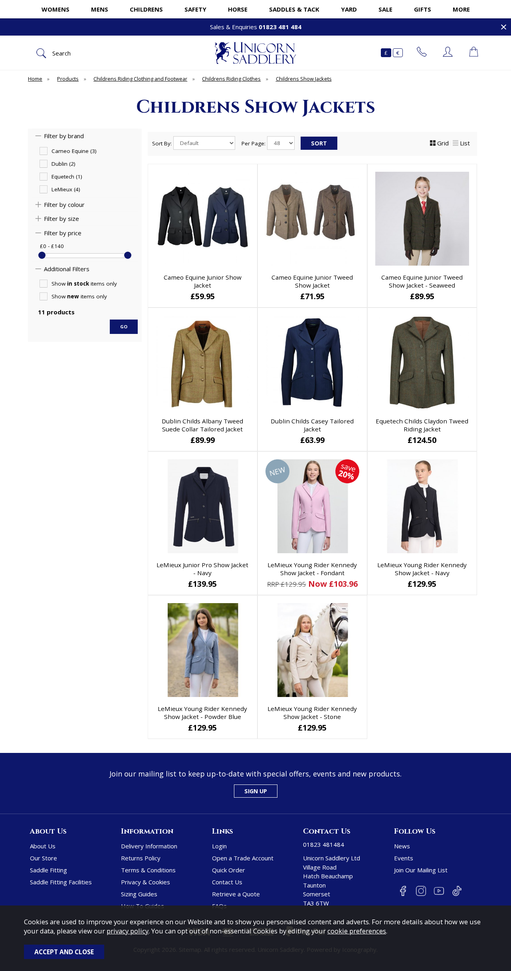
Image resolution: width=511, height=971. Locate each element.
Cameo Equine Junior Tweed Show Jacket (312, 281)
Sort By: (162, 143)
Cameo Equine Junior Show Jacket (203, 281)
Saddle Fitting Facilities (61, 882)
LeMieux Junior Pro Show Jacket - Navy (202, 569)
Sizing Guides (139, 894)
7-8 (278, 571)
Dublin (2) (63, 163)
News (402, 846)
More (461, 9)
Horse (238, 9)
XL (421, 296)
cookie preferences (356, 930)
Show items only (84, 283)
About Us (42, 846)
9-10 (311, 571)
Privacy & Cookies (145, 882)
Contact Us (227, 882)
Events (403, 858)
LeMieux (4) (65, 189)
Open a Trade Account (242, 858)
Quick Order (228, 870)
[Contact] (422, 53)
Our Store (43, 858)
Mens (99, 9)
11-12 (201, 584)
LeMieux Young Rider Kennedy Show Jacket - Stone (312, 713)
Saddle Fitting (48, 870)
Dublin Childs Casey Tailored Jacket (312, 425)
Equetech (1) (66, 176)
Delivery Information (149, 846)
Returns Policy (140, 858)
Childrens (146, 9)
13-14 (311, 584)
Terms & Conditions (148, 870)
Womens (55, 9)
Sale (385, 9)
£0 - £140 (52, 246)
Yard (349, 9)
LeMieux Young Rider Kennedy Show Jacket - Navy (422, 569)
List (465, 143)
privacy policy (128, 930)
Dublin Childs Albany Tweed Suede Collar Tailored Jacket (202, 425)
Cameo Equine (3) (74, 151)
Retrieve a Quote (236, 894)
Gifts (422, 9)
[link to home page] (255, 53)
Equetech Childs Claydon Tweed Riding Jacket (422, 425)
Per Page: (254, 143)
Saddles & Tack (294, 9)
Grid (443, 143)
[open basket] (474, 53)
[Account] (448, 53)
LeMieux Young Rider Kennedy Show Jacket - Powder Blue (202, 713)
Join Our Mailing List (421, 870)
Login (219, 846)
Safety (195, 9)
